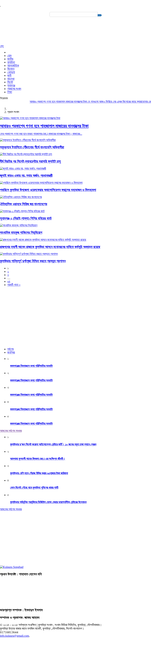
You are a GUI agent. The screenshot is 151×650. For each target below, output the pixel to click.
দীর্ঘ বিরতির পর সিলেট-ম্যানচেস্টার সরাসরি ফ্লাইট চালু (30, 161)
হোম (9, 55)
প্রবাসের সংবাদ (14, 88)
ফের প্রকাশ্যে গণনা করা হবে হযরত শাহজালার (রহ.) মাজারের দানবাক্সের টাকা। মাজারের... (41, 133)
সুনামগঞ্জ (11, 85)
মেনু (1, 46)
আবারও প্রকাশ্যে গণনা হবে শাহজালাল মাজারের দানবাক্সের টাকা (53, 101)
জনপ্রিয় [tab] (11, 352)
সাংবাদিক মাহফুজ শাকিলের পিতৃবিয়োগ (21, 232)
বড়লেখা (10, 78)
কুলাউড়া (11, 62)
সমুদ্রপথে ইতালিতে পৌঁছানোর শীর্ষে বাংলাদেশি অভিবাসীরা (32, 147)
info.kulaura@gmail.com (14, 635)
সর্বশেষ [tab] (10, 349)
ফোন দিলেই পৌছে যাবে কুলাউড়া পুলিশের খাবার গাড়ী (34, 487)
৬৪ (8, 281)
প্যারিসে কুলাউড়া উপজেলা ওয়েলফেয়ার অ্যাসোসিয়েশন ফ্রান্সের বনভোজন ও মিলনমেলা (48, 190)
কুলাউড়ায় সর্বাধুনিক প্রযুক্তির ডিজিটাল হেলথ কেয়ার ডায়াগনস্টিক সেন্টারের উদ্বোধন (48, 502)
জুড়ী (9, 75)
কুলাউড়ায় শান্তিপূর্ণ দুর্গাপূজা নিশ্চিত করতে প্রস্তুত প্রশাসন (33, 261)
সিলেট (10, 82)
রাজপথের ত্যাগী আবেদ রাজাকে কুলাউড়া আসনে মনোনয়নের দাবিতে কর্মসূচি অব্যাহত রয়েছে (50, 247)
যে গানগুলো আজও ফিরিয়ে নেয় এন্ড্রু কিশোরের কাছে (106, 101)
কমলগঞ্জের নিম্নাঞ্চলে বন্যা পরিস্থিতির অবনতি (31, 365)
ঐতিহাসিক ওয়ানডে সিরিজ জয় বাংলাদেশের (23, 204)
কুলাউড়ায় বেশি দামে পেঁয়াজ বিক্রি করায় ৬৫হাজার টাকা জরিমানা (39, 473)
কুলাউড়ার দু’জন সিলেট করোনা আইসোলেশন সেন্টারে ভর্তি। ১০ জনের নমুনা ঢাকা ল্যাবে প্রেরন (53, 444)
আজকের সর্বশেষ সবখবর (11, 430)
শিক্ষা (9, 92)
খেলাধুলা (11, 72)
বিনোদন (10, 68)
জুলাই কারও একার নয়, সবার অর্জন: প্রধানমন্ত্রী (26, 175)
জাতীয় (10, 58)
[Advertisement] (75, 315)
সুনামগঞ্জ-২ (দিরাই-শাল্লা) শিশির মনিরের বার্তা (26, 218)
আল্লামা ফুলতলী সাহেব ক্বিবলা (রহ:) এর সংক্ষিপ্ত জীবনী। (37, 458)
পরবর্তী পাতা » (13, 284)
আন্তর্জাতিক (13, 65)
